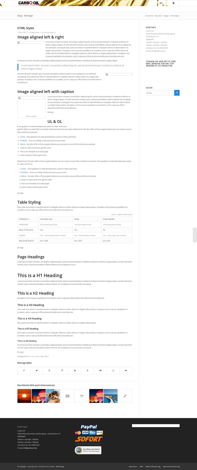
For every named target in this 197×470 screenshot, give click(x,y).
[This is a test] (24, 396)
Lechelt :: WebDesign (56, 466)
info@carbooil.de (158, 51)
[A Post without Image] (125, 396)
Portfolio (23, 140)
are (29, 356)
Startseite (158, 16)
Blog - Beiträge (25, 15)
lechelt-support (49, 32)
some (37, 356)
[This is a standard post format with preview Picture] (96, 396)
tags (42, 356)
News (37, 32)
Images (166, 16)
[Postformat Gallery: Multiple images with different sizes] (39, 396)
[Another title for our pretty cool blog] (68, 396)
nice (32, 356)
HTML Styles (25, 28)
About (22, 144)
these (46, 356)
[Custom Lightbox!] (111, 396)
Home (22, 137)
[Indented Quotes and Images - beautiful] (53, 396)
